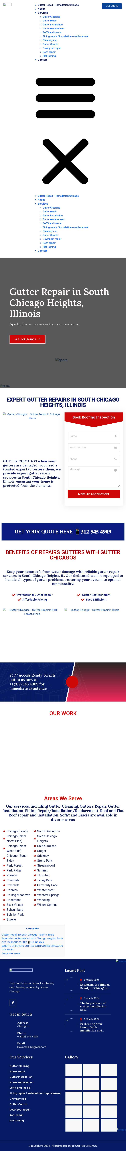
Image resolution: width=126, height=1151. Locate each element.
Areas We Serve (11, 953)
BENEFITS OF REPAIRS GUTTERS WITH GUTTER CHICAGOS (63, 555)
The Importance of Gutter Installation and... (93, 1006)
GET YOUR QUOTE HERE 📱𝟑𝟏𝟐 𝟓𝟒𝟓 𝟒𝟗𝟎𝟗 (63, 532)
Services (43, 12)
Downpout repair (52, 48)
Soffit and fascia (52, 32)
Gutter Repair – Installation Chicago (58, 5)
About (41, 9)
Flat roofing (49, 56)
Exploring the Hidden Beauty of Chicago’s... (95, 986)
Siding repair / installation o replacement (66, 36)
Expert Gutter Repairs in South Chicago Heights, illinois (32, 938)
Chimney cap (50, 40)
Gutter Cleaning (51, 16)
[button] (65, 129)
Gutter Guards (50, 44)
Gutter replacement (53, 28)
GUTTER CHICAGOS (20, 461)
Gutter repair (50, 20)
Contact (42, 59)
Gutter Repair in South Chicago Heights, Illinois (28, 934)
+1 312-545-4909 (26, 339)
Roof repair (49, 52)
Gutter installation (53, 24)
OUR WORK (63, 713)
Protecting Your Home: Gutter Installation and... (92, 1027)
